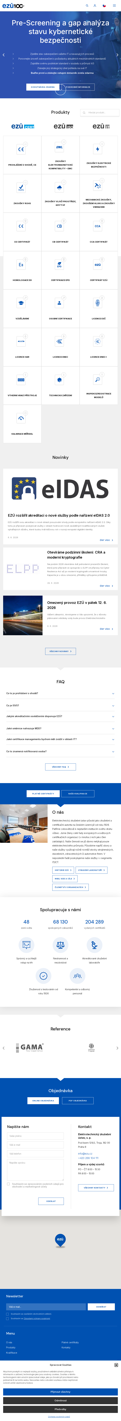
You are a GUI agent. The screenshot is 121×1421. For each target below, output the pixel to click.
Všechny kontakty (94, 1188)
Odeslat (51, 1201)
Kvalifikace (11, 1352)
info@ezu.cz (85, 1153)
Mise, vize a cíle (63, 878)
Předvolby (60, 1409)
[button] (116, 1365)
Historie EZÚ (62, 870)
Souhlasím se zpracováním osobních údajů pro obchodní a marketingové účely (38, 1185)
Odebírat (101, 1307)
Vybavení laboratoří (90, 870)
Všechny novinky (59, 651)
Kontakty (66, 1347)
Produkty (10, 1347)
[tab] (23, 126)
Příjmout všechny (60, 1391)
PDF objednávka (78, 1100)
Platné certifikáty (43, 793)
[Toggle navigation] (114, 5)
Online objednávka (43, 1100)
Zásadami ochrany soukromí (37, 1318)
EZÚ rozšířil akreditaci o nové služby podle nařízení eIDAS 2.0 (59, 515)
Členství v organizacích (69, 887)
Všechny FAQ (59, 767)
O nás (9, 1342)
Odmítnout (61, 1400)
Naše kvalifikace (77, 793)
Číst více (105, 540)
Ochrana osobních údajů (59, 1416)
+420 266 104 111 (88, 1158)
